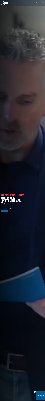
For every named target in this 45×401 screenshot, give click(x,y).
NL (39, 2)
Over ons (4, 211)
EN (38, 2)
